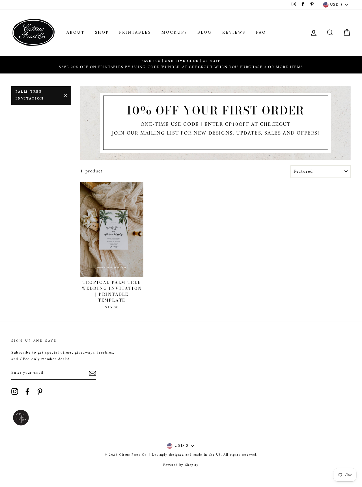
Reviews (233, 32)
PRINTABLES (135, 32)
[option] (181, 65)
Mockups (174, 32)
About (75, 32)
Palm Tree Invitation (30, 95)
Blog (204, 32)
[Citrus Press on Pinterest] (39, 391)
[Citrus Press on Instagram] (14, 391)
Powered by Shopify (181, 465)
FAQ (261, 32)
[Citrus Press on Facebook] (27, 391)
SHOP (102, 32)
